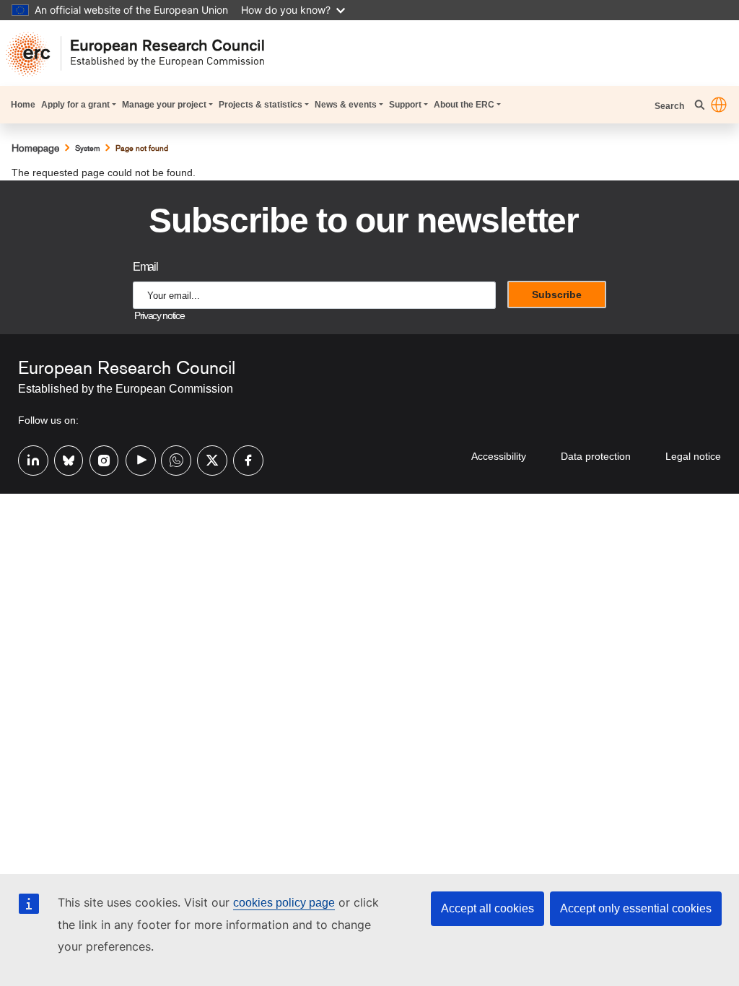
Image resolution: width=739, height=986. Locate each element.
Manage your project (164, 105)
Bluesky (63, 459)
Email (145, 267)
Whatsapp (170, 459)
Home (23, 105)
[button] (718, 104)
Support (405, 105)
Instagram (98, 459)
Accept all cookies (487, 908)
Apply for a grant (75, 105)
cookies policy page (284, 902)
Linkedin (27, 459)
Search (670, 106)
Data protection (596, 456)
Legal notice (693, 456)
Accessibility (498, 456)
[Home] (141, 54)
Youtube (135, 459)
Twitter (206, 459)
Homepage (35, 147)
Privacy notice (159, 315)
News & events (346, 105)
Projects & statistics (260, 105)
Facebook (242, 459)
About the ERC (464, 105)
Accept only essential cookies (636, 908)
